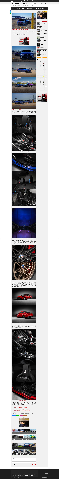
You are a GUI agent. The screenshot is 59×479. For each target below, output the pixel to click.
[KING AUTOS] (14, 1)
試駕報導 (30, 0)
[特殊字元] (28, 462)
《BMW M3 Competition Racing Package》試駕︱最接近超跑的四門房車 (22, 409)
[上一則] (1, 239)
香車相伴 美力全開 (25, 3)
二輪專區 (40, 0)
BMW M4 (18, 413)
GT (25, 475)
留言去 (25, 415)
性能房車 (26, 413)
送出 (34, 464)
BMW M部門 (31, 413)
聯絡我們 (12, 477)
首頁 (11, 5)
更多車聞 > (42, 57)
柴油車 (29, 475)
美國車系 (21, 475)
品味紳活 (37, 1)
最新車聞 (21, 0)
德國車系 (23, 413)
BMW (13, 413)
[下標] (27, 462)
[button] (14, 462)
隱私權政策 (14, 477)
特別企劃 (40, 1)
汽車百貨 (32, 475)
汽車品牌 (34, 1)
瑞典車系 (24, 475)
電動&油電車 (33, 0)
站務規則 (19, 477)
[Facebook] (45, 473)
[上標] (26, 462)
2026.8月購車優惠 (43, 3)
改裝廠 (15, 475)
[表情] (29, 462)
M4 (21, 413)
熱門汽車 (21, 1)
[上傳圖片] (13, 462)
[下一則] (58, 239)
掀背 (28, 475)
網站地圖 (17, 477)
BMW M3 (15, 413)
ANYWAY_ (14, 10)
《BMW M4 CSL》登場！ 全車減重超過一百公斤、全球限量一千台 (21, 407)
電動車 (19, 475)
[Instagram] (46, 473)
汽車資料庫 (24, 1)
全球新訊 (16, 5)
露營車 (27, 475)
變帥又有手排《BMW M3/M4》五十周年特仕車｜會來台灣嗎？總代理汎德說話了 (25, 5)
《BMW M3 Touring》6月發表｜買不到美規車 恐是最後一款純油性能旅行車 (22, 410)
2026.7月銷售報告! (34, 3)
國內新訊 (27, 1)
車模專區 (24, 0)
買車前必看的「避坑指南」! (15, 3)
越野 (22, 475)
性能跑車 (28, 413)
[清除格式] (17, 462)
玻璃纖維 (32, 474)
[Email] (47, 473)
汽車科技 (37, 0)
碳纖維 (30, 474)
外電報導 (30, 1)
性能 (15, 474)
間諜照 (27, 0)
